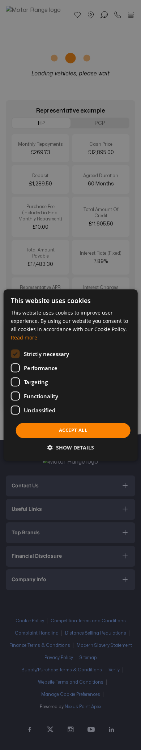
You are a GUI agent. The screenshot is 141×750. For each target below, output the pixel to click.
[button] (70, 447)
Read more (24, 337)
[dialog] (71, 375)
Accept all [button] (73, 430)
